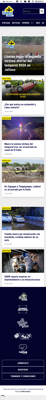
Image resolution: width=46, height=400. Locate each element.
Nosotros (23, 369)
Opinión (25, 23)
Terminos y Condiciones (23, 376)
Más (38, 23)
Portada (6, 23)
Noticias (16, 23)
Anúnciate (23, 363)
